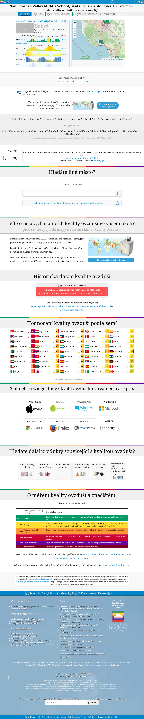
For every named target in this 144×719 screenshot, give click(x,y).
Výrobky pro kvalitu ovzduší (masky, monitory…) (31, 640)
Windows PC (109, 401)
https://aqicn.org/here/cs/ (72, 126)
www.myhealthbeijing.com (116, 565)
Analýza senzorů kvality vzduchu (24, 623)
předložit (92, 702)
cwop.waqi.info (65, 632)
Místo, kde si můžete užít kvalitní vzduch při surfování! (82, 654)
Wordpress (84, 421)
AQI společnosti (45, 21)
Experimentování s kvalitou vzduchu (26, 621)
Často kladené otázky (22, 628)
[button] (105, 22)
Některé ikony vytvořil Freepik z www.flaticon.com (80, 641)
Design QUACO (65, 657)
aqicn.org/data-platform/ (72, 309)
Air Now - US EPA (72, 678)
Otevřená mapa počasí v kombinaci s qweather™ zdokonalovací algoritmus (78, 626)
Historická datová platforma (22, 645)
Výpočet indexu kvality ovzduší (24, 636)
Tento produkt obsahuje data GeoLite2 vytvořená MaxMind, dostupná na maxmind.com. (79, 615)
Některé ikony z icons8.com (70, 644)
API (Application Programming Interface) (27, 643)
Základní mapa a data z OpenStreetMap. (75, 650)
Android (60, 401)
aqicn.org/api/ (98, 160)
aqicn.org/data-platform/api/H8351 (82, 158)
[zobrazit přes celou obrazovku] (65, 21)
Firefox (59, 421)
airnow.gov (28, 94)
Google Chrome (34, 421)
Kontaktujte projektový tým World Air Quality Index (32, 606)
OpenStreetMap (112, 59)
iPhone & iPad (34, 401)
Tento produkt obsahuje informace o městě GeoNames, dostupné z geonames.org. (81, 620)
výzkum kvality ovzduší (23, 614)
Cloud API (109, 420)
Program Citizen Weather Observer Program (77, 630)
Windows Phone (84, 401)
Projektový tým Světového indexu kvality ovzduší (33, 582)
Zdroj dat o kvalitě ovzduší (22, 634)
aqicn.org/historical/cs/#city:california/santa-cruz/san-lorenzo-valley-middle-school (71, 306)
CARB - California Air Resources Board (71, 676)
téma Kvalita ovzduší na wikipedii (99, 554)
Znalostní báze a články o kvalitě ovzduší (27, 619)
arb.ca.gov (97, 91)
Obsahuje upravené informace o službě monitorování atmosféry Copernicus (81, 637)
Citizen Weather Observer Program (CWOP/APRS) (71, 674)
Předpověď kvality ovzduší (22, 638)
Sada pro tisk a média (19, 609)
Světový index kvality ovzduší (42, 579)
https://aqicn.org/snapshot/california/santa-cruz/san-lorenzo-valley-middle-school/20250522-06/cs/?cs (72, 138)
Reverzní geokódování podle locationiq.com (77, 647)
